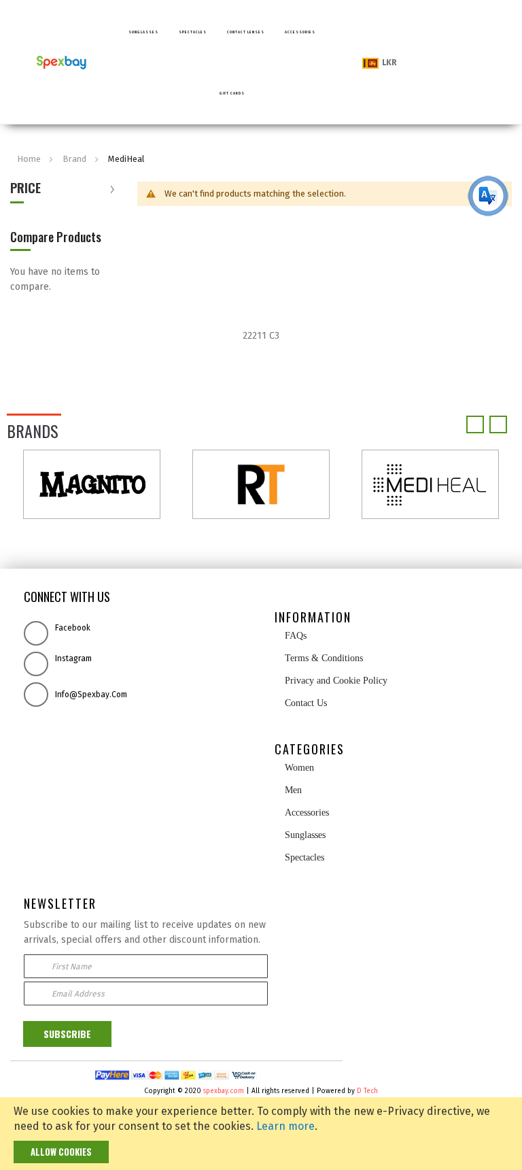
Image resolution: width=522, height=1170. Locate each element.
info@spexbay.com (91, 694)
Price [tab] (25, 189)
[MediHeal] (430, 483)
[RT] (261, 483)
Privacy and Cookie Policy (334, 680)
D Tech (367, 1091)
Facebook (72, 628)
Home (30, 159)
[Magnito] (91, 483)
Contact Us (306, 703)
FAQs (294, 636)
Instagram (73, 658)
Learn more (285, 1126)
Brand (75, 159)
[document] (261, 1133)
